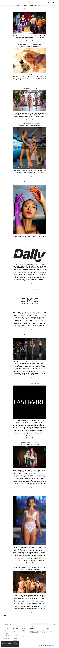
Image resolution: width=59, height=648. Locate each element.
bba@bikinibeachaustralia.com (36, 635)
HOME (5, 630)
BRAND (6, 633)
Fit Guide (15, 640)
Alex (22, 74)
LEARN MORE (29, 82)
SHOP (5, 631)
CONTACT (6, 638)
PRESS (6, 637)
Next (9, 615)
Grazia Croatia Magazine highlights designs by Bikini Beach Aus (29, 181)
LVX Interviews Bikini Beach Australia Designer (29, 442)
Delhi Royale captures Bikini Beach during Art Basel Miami (29, 8)
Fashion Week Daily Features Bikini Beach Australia (29, 245)
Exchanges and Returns (16, 636)
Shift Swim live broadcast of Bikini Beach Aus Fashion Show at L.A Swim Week (29, 86)
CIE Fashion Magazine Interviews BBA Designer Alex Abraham (30, 44)
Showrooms (24, 636)
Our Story (24, 630)
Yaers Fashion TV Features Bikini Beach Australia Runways (29, 123)
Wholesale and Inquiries (16, 633)
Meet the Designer (23, 632)
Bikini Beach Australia (29, 2)
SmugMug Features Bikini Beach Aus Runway (29, 334)
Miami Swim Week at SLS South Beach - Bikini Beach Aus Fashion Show (29, 492)
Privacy (39, 626)
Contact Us (15, 638)
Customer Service (15, 630)
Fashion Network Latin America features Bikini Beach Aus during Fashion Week (29, 567)
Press (23, 634)
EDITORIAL (6, 635)
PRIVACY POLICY (9, 645)
